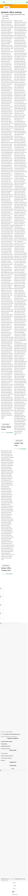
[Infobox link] (13, 583)
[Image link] (9, 677)
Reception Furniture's (5, 748)
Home (2, 14)
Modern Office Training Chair (6, 569)
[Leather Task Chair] (20, 227)
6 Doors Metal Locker (6, 428)
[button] (5, 424)
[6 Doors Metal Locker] (7, 219)
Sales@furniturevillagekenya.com (12, 734)
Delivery (3, 760)
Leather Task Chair (18, 444)
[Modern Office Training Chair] (7, 504)
